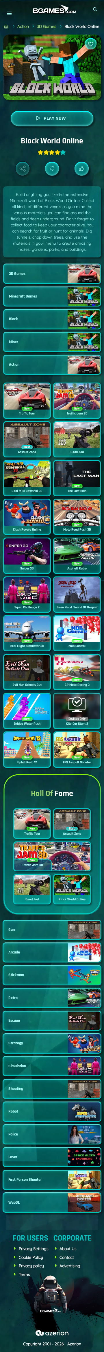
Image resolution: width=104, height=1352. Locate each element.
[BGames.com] (6, 27)
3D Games (46, 26)
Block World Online (81, 26)
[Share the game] (22, 168)
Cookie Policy (31, 1257)
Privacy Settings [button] (34, 1248)
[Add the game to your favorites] (90, 43)
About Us (68, 1248)
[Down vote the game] (52, 168)
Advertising (70, 1265)
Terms (24, 1274)
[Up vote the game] (81, 168)
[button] (95, 9)
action (23, 26)
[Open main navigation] (9, 13)
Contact (67, 1257)
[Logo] (52, 9)
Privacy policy (31, 1265)
